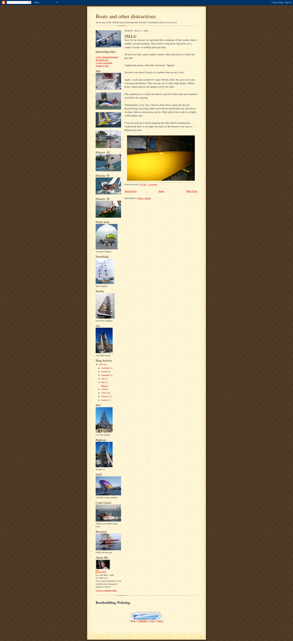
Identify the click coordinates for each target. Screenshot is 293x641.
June (103, 378)
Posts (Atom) (144, 198)
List (152, 621)
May (103, 382)
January (104, 400)
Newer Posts (130, 191)
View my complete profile (106, 590)
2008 (101, 364)
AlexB (102, 571)
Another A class (102, 65)
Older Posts (191, 191)
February (105, 396)
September (105, 375)
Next (160, 621)
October (104, 371)
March (104, 392)
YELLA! (104, 385)
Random (143, 621)
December (105, 368)
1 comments (152, 184)
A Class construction (104, 62)
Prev (133, 621)
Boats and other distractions (126, 16)
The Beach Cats (102, 59)
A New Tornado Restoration (107, 57)
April (103, 389)
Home (161, 191)
